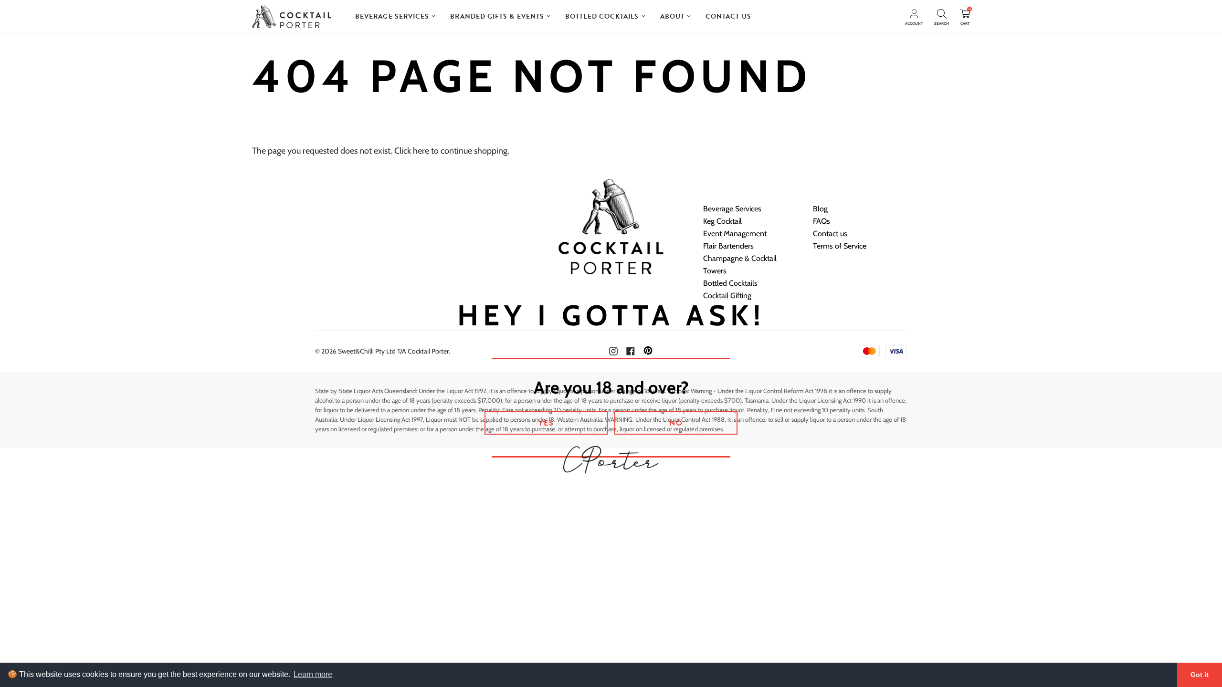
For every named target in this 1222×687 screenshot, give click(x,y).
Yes (546, 423)
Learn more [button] (313, 674)
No (676, 423)
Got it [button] (1199, 674)
